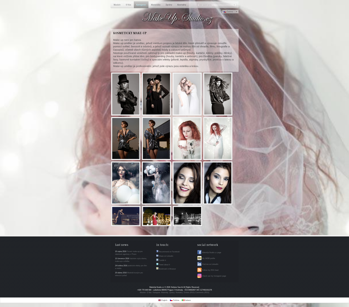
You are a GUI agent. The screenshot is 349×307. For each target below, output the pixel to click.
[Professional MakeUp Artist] (162, 24)
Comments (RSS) (202, 292)
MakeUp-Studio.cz (156, 287)
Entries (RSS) (189, 292)
